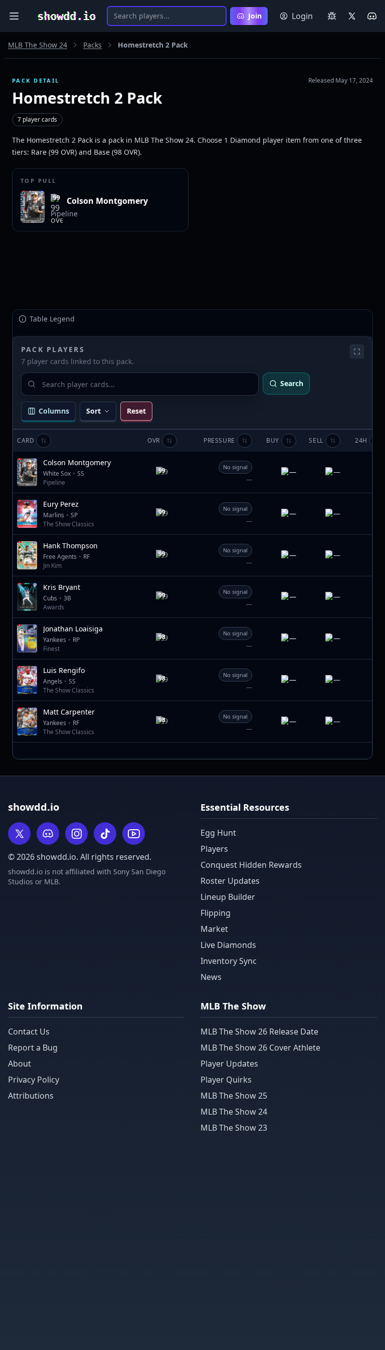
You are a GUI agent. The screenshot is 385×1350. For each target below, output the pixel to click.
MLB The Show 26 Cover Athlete (260, 1047)
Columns (54, 411)
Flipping (216, 912)
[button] (153, 441)
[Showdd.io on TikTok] (105, 833)
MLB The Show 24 (37, 45)
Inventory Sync (229, 960)
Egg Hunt (218, 832)
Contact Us (29, 1031)
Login (302, 16)
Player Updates (229, 1063)
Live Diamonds (228, 944)
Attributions (31, 1095)
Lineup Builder (228, 896)
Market (214, 928)
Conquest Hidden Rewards (251, 864)
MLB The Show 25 (234, 1095)
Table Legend (52, 318)
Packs (92, 45)
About (19, 1063)
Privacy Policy (33, 1079)
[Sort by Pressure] (244, 441)
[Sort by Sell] (332, 441)
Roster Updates (230, 880)
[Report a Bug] (332, 16)
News (211, 976)
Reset (136, 411)
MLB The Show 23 (234, 1127)
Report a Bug (33, 1047)
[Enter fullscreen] (357, 352)
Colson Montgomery (107, 200)
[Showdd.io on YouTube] (133, 833)
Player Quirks (226, 1079)
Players (214, 848)
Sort (93, 411)
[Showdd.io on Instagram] (76, 833)
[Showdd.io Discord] (372, 16)
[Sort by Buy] (288, 441)
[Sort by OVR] (169, 441)
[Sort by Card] (43, 441)
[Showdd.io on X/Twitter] (352, 16)
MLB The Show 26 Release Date (259, 1031)
